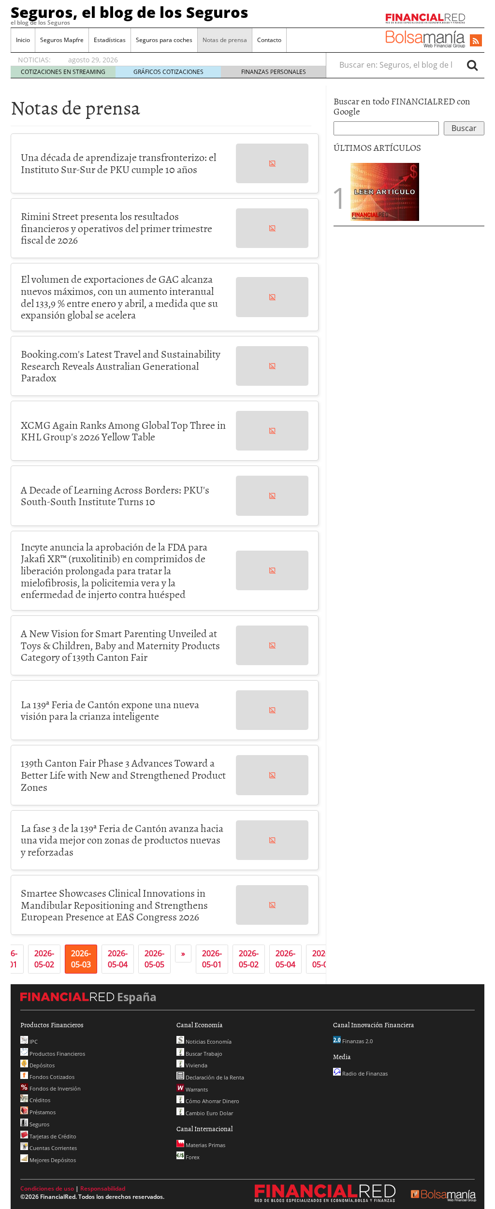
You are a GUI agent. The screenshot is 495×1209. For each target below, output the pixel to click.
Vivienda (195, 1065)
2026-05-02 (44, 959)
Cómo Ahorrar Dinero (211, 1101)
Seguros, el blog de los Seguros (129, 12)
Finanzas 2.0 (357, 1041)
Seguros (38, 1124)
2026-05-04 (118, 959)
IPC (33, 1041)
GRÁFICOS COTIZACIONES (168, 72)
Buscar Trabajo (203, 1053)
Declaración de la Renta (214, 1077)
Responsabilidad (102, 1188)
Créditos (39, 1100)
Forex (192, 1157)
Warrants (196, 1089)
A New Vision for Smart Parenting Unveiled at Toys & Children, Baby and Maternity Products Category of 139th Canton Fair (120, 645)
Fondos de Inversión (54, 1088)
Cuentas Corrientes (52, 1147)
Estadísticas (110, 40)
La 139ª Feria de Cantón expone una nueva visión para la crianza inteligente (110, 710)
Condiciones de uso (47, 1188)
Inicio (23, 40)
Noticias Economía (208, 1041)
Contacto (269, 40)
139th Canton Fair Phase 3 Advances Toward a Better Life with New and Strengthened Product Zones (123, 774)
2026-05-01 (212, 959)
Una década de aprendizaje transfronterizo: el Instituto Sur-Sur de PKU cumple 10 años (118, 163)
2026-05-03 (81, 959)
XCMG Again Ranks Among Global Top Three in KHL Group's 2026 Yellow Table (123, 431)
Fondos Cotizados (51, 1076)
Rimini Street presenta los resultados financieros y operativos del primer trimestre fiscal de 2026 (116, 228)
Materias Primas (204, 1145)
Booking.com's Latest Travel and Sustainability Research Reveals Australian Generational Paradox (120, 365)
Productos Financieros (56, 1053)
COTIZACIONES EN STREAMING (63, 72)
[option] (188, 60)
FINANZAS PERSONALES (273, 72)
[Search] (472, 65)
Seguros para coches (164, 40)
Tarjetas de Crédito (52, 1136)
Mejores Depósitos (52, 1160)
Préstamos (42, 1112)
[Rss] (476, 41)
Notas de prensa (225, 40)
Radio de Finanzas (364, 1073)
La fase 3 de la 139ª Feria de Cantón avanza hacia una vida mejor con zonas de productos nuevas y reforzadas (122, 839)
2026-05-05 (154, 959)
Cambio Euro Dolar (208, 1113)
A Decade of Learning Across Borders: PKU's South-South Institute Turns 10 (115, 495)
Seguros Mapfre (62, 40)
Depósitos (41, 1065)
